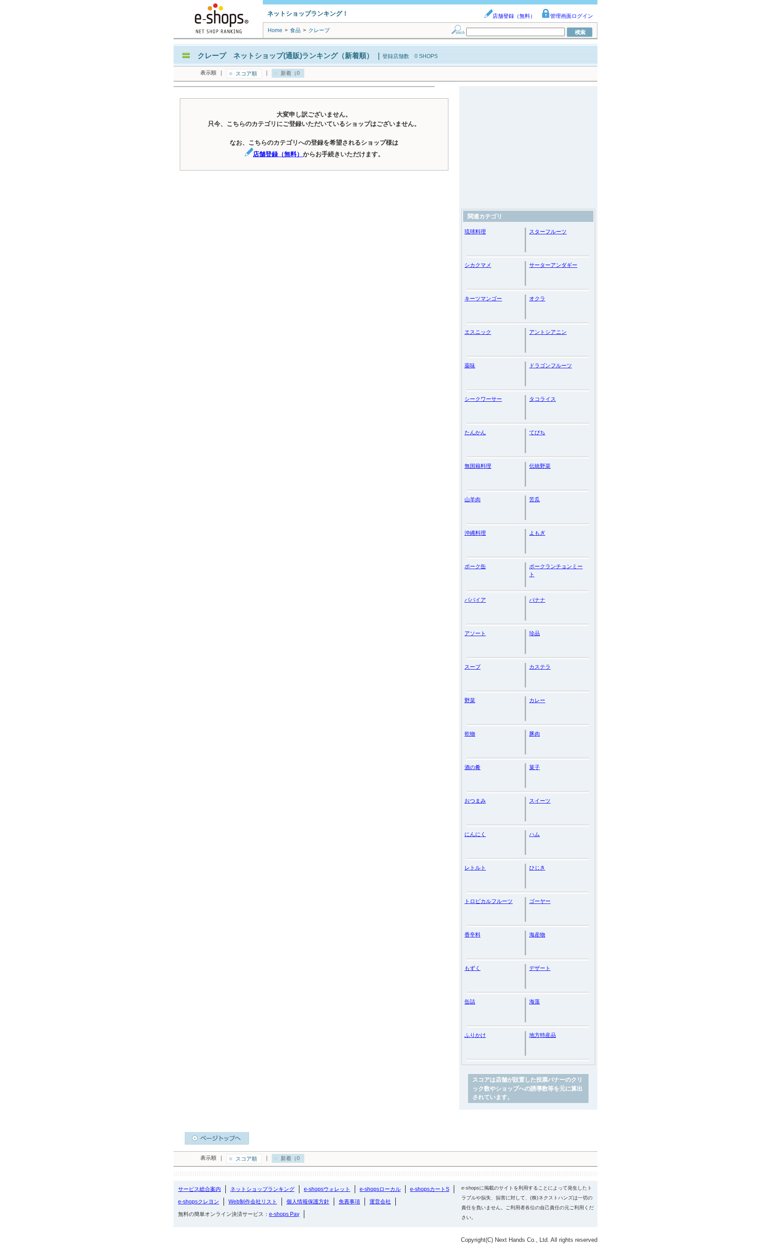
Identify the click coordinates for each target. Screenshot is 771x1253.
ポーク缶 (475, 566)
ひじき (537, 868)
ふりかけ (475, 1035)
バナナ (537, 600)
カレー (537, 700)
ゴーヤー (540, 901)
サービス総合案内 (199, 1189)
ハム (534, 834)
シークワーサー (483, 399)
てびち (537, 432)
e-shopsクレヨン (198, 1202)
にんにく (475, 834)
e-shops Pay (284, 1214)
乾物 (469, 734)
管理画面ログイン (571, 16)
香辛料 (472, 935)
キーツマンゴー (483, 299)
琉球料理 (475, 232)
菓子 (534, 767)
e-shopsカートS (429, 1189)
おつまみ (475, 801)
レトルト (475, 868)
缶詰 (469, 1002)
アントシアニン (548, 332)
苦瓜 (534, 499)
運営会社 (380, 1202)
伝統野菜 (540, 466)
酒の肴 (472, 767)
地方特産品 (542, 1035)
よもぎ (537, 533)
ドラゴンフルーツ (550, 365)
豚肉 (534, 734)
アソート (475, 633)
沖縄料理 (475, 533)
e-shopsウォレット (327, 1189)
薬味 (469, 365)
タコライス (542, 399)
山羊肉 (472, 499)
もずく (472, 968)
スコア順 (246, 74)
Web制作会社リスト (252, 1202)
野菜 (469, 700)
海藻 (534, 1002)
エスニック (477, 332)
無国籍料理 (477, 466)
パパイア (475, 600)
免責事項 (349, 1202)
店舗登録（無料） (514, 16)
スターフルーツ (548, 232)
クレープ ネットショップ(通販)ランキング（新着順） (285, 55)
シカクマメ (477, 265)
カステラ (540, 667)
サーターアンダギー (553, 265)
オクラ (537, 299)
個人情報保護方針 (307, 1202)
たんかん (475, 432)
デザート (540, 968)
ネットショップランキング (262, 1189)
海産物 (537, 935)
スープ (472, 667)
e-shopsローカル (380, 1189)
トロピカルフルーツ (488, 901)
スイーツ (540, 801)
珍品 (534, 633)
